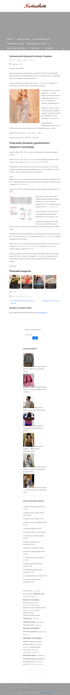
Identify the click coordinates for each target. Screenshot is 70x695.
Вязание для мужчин (23, 39)
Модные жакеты (41, 608)
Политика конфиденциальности (20, 687)
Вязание (9, 39)
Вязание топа (38, 593)
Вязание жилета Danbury (31, 548)
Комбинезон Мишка (30, 528)
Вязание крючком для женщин (36, 43)
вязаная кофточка (40, 622)
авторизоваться (42, 312)
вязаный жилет (41, 655)
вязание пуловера (16, 296)
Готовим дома (49, 48)
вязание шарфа (37, 644)
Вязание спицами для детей (41, 39)
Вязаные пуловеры (26, 296)
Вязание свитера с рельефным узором (35, 522)
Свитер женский (28, 613)
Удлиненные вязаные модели (31, 615)
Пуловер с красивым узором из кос (34, 507)
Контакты (9, 687)
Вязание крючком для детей (15, 43)
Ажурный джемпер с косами (33, 576)
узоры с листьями (40, 664)
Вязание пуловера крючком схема (35, 551)
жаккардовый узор (29, 662)
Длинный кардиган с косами (32, 532)
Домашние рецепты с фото (30, 602)
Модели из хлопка (29, 608)
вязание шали (38, 641)
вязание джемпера (31, 627)
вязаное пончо (26, 649)
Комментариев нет (30, 60)
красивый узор (27, 664)
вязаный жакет (29, 655)
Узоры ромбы (35, 618)
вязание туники (28, 641)
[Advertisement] (35, 24)
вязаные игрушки (34, 649)
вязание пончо (26, 634)
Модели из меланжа (27, 605)
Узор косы (27, 618)
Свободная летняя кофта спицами (34, 536)
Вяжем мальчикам (36, 590)
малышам (34, 664)
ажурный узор (29, 621)
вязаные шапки (35, 652)
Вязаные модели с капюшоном (29, 596)
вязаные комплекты (27, 652)
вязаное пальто (26, 647)
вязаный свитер (29, 658)
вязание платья (42, 631)
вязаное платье (35, 647)
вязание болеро (38, 625)
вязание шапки (28, 644)
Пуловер (14, 292)
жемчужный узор (39, 661)
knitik (21, 60)
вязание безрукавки (28, 625)
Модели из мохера (36, 605)
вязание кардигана (30, 631)
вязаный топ (40, 659)
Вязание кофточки (27, 594)
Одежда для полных (27, 610)
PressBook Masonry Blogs (46, 693)
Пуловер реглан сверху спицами (34, 558)
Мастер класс (35, 48)
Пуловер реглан (36, 610)
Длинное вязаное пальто (31, 519)
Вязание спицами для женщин (16, 48)
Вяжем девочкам (27, 591)
